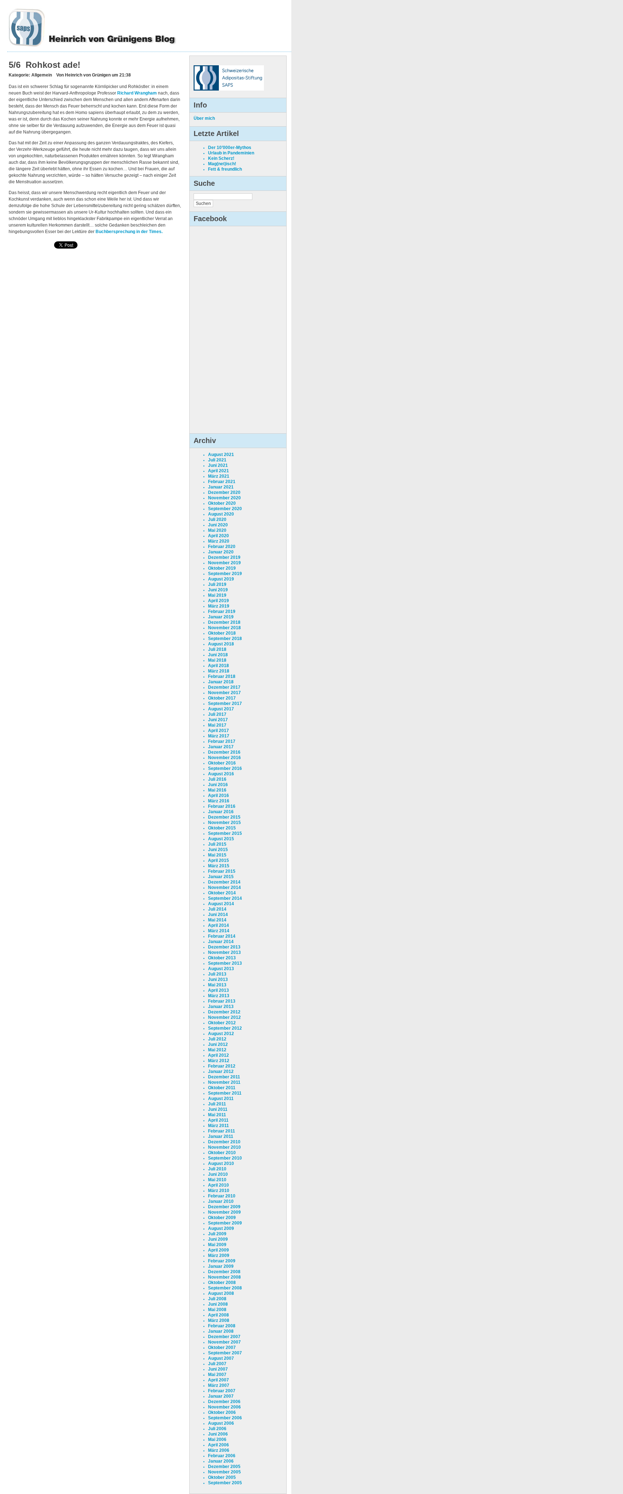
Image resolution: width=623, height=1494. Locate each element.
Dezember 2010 (224, 1141)
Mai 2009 (217, 1244)
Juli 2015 (217, 844)
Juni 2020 (218, 524)
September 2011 (225, 1093)
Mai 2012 (217, 1049)
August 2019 (221, 579)
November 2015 (224, 822)
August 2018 (221, 644)
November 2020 (224, 497)
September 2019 (225, 573)
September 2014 (225, 898)
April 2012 (218, 1055)
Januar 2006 (221, 1461)
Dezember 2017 (224, 687)
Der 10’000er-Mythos (229, 147)
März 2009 (218, 1255)
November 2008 (224, 1277)
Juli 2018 (217, 649)
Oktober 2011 (221, 1087)
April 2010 (218, 1185)
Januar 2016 (221, 811)
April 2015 (218, 860)
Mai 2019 (217, 595)
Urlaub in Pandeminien (231, 152)
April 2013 (218, 990)
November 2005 (224, 1472)
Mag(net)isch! (222, 163)
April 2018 (218, 665)
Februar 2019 (221, 611)
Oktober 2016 (222, 763)
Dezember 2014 (224, 882)
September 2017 (225, 703)
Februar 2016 (221, 806)
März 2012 (218, 1060)
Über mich (204, 118)
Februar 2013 (221, 1001)
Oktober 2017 (222, 698)
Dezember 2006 (224, 1401)
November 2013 (224, 952)
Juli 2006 (217, 1428)
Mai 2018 (217, 660)
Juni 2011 (217, 1109)
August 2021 (221, 454)
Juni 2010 (218, 1174)
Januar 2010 (221, 1201)
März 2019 (218, 606)
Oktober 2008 (222, 1282)
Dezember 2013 (224, 947)
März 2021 (218, 476)
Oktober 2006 (222, 1412)
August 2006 (221, 1423)
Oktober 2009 (222, 1217)
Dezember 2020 (224, 492)
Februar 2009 (221, 1260)
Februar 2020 (221, 546)
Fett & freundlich (225, 169)
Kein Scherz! (221, 158)
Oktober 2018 (222, 633)
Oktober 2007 (222, 1347)
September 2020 (225, 508)
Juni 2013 (218, 979)
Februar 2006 (221, 1455)
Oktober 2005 (222, 1477)
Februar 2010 (221, 1196)
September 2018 (225, 638)
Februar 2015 (221, 871)
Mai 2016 (217, 790)
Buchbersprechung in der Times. (129, 231)
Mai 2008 (217, 1309)
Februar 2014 (221, 936)
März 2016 (218, 800)
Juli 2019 (217, 584)
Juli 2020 (217, 519)
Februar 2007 (221, 1390)
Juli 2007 (217, 1363)
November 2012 (224, 1017)
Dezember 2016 (224, 752)
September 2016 (225, 768)
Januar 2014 (221, 941)
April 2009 (218, 1250)
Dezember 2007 (224, 1336)
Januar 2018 (221, 681)
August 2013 (221, 968)
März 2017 (218, 736)
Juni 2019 (218, 589)
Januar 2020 (221, 552)
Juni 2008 (218, 1304)
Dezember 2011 (224, 1076)
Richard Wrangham (137, 93)
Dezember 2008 (224, 1271)
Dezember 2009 (224, 1206)
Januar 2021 (221, 487)
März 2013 (218, 995)
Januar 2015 (221, 876)
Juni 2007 (218, 1369)
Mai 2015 (217, 855)
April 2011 (218, 1120)
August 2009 (221, 1228)
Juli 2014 (217, 909)
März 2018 (218, 671)
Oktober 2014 (222, 892)
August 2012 (221, 1033)
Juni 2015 (218, 849)
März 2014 (218, 930)
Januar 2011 (220, 1136)
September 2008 (225, 1288)
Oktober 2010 (222, 1152)
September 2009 (225, 1223)
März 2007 (218, 1385)
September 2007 (225, 1352)
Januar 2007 (221, 1396)
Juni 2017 (218, 719)
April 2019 (218, 600)
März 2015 (218, 865)
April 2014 (218, 925)
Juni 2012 (218, 1044)
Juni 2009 (218, 1239)
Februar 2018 (221, 676)
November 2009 (224, 1212)
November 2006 (224, 1407)
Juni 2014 (218, 914)
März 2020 (218, 541)
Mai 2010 (217, 1179)
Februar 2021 (221, 481)
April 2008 (218, 1315)
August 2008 (221, 1293)
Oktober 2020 (222, 503)
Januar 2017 (221, 746)
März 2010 (218, 1190)
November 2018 (224, 627)
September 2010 (225, 1158)
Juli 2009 (217, 1233)
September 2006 (225, 1417)
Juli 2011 (217, 1104)
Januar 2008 (221, 1331)
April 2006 (218, 1444)
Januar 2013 (221, 1006)
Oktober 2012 (222, 1022)
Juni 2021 (218, 465)
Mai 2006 (217, 1439)
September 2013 (225, 963)
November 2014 (224, 887)
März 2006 (218, 1450)
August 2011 (221, 1098)
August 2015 (221, 838)
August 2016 (221, 773)
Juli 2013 (217, 974)
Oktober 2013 (222, 957)
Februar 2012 (221, 1066)
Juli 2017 (217, 714)
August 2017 (221, 708)
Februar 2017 (221, 741)
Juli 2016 (217, 779)
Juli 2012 (217, 1039)
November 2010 (224, 1147)
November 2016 (224, 757)
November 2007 (224, 1342)
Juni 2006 (218, 1434)
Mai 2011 (217, 1114)
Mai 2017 (217, 725)
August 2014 (221, 903)
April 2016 (218, 795)
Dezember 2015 (224, 817)
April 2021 (218, 470)
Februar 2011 (221, 1131)
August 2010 (221, 1163)
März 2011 (218, 1125)
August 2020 (221, 514)
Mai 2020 (217, 530)
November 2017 (224, 692)
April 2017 (218, 730)
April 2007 (218, 1380)
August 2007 (221, 1358)
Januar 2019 (221, 616)
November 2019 (224, 562)
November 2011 (224, 1082)
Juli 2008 (217, 1298)
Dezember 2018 (224, 622)
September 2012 (225, 1028)
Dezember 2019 (224, 557)
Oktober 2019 (222, 568)
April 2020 (218, 535)
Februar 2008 (221, 1325)
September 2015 (225, 833)
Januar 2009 (221, 1266)
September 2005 (225, 1482)
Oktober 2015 (222, 828)
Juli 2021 (217, 460)
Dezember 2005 (224, 1466)
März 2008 (218, 1320)
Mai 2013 (217, 984)
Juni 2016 (218, 784)
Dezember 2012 (224, 1012)
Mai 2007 (217, 1374)
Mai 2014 (217, 920)
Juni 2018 (218, 654)
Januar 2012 (221, 1071)
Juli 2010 (217, 1168)
